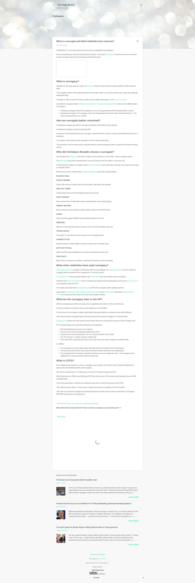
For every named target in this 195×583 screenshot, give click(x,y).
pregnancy (90, 86)
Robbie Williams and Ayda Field (86, 292)
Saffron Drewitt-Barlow (64, 270)
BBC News (61, 417)
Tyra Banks (70, 292)
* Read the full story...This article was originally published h (77, 403)
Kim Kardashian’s (62, 277)
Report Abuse (97, 567)
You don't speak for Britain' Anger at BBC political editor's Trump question (87, 527)
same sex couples (120, 99)
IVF (133, 113)
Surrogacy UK (61, 321)
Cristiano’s (73, 156)
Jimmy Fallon (109, 292)
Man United (64, 161)
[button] (137, 41)
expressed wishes (115, 270)
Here (108, 562)
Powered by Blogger (97, 554)
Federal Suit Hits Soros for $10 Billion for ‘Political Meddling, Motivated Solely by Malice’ (93, 503)
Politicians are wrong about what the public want (76, 480)
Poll (119, 408)
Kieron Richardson (74, 281)
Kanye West (94, 277)
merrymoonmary (102, 558)
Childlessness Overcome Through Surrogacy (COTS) (98, 104)
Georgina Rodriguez (89, 172)
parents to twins (132, 281)
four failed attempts (83, 288)
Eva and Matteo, (95, 165)
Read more (134, 497)
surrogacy (110, 54)
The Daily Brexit (66, 4)
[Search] (141, 5)
